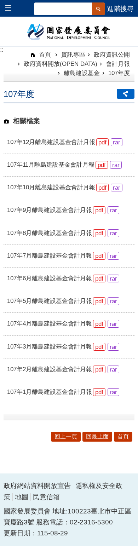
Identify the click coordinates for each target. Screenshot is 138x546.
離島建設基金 (82, 72)
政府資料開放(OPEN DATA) (60, 63)
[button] (11, 9)
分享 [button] (125, 94)
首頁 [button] (123, 436)
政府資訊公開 (112, 54)
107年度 (119, 72)
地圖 (21, 497)
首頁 (44, 54)
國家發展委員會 (69, 31)
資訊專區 (73, 54)
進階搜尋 (120, 8)
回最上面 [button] (97, 436)
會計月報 (118, 63)
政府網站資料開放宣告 (37, 485)
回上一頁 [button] (65, 436)
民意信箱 (46, 497)
